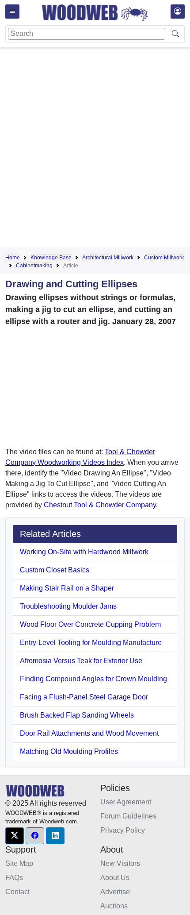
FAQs (14, 877)
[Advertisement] (95, 149)
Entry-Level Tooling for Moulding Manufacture (91, 642)
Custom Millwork (164, 258)
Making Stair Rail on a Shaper (67, 588)
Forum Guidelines (128, 816)
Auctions (114, 906)
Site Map (19, 863)
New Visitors (120, 863)
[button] (14, 835)
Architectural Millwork (107, 258)
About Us (114, 877)
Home (12, 258)
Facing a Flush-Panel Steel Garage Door (84, 697)
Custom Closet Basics (54, 570)
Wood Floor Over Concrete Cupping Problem (90, 624)
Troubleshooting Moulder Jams (68, 606)
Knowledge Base (51, 258)
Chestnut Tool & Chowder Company (100, 505)
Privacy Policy (122, 830)
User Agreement (125, 802)
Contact (17, 892)
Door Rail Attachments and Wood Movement (89, 733)
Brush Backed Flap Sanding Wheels (77, 715)
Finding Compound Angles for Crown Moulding (93, 679)
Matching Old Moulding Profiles (69, 751)
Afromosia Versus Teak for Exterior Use (81, 660)
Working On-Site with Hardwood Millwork (84, 552)
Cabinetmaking (34, 266)
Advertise (115, 892)
